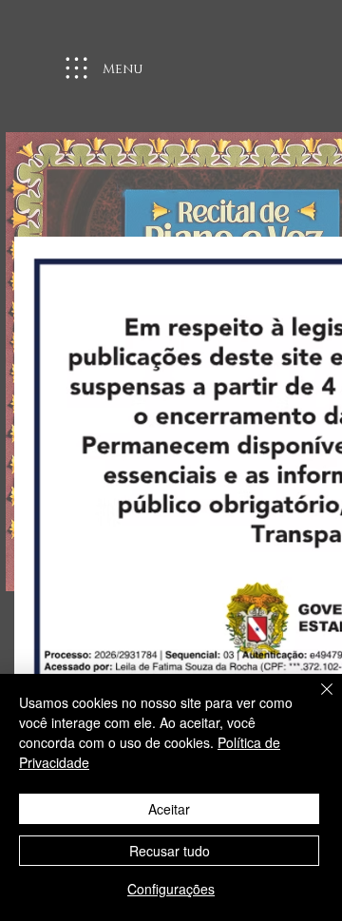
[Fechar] (315, 700)
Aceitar (169, 808)
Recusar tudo (169, 850)
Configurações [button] (171, 888)
